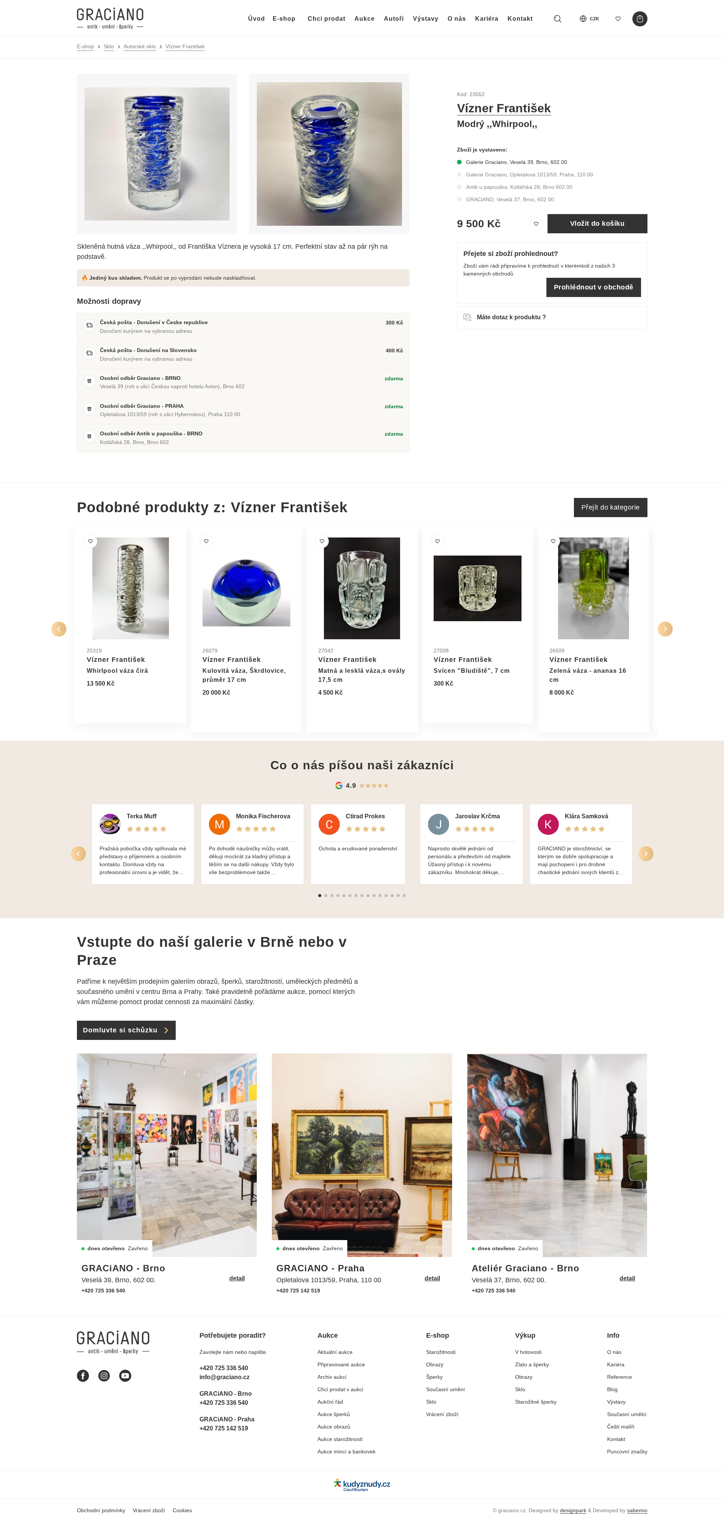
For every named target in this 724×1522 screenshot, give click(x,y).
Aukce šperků (334, 1414)
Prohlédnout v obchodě (593, 287)
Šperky (434, 1377)
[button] (319, 895)
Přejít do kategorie (610, 507)
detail (237, 1278)
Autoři (394, 18)
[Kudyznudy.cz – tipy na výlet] (362, 1485)
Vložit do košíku (597, 223)
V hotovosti (528, 1352)
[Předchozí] (58, 629)
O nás (457, 18)
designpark (573, 1510)
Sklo (109, 46)
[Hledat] (558, 19)
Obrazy (434, 1364)
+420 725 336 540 (103, 1291)
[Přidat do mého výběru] (536, 224)
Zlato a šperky (532, 1364)
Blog (612, 1389)
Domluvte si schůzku (120, 1030)
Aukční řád (330, 1402)
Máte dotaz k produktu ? (511, 317)
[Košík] (639, 18)
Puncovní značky (627, 1452)
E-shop (284, 18)
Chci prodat (326, 18)
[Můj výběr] (618, 19)
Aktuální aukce (335, 1352)
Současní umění (445, 1389)
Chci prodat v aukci (340, 1389)
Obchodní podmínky (101, 1510)
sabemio (637, 1510)
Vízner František (185, 46)
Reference (619, 1377)
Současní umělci (626, 1414)
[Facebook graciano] (83, 1376)
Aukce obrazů (334, 1427)
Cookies (182, 1510)
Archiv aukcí (332, 1377)
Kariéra (487, 18)
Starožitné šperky (536, 1402)
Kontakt (520, 18)
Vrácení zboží (442, 1414)
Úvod (256, 18)
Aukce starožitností (340, 1439)
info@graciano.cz (224, 1377)
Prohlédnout (112, 702)
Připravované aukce (341, 1364)
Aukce (364, 18)
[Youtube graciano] (125, 1376)
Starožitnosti (441, 1352)
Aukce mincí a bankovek (347, 1452)
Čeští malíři (620, 1427)
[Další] (665, 629)
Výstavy (426, 18)
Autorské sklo (140, 46)
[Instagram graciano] (104, 1376)
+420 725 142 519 (298, 1291)
